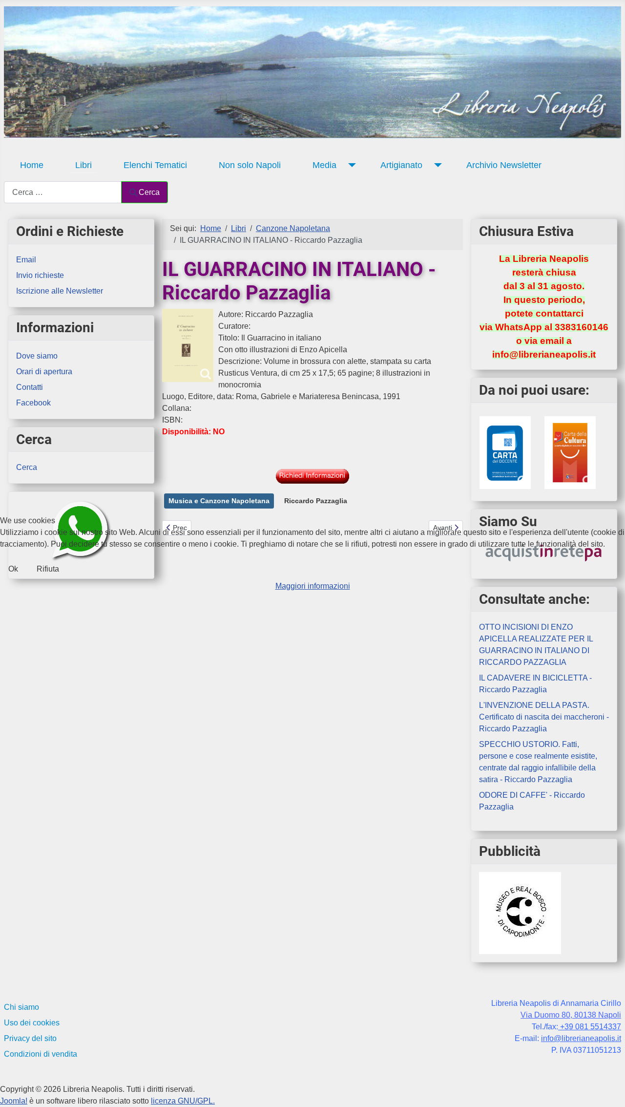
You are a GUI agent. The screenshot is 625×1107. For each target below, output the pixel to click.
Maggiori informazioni (312, 586)
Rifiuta (48, 569)
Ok (13, 569)
